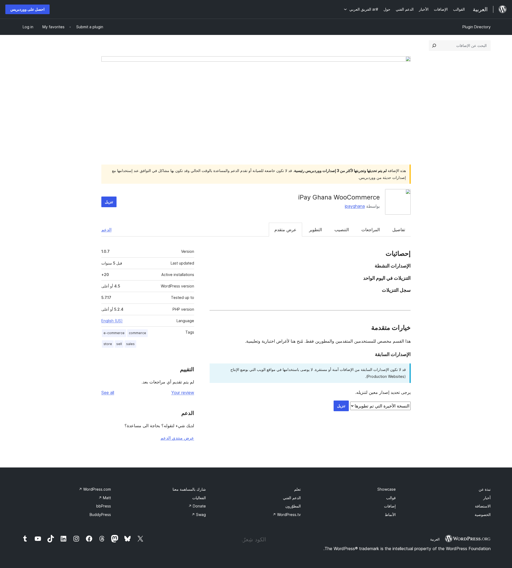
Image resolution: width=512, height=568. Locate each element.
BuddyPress (100, 514)
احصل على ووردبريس (27, 9)
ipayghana (355, 206)
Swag (198, 514)
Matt (104, 497)
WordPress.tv (287, 514)
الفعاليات (199, 497)
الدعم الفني (292, 497)
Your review (182, 392)
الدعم (106, 229)
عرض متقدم (285, 229)
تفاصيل (398, 229)
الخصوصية (483, 514)
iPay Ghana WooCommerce (339, 197)
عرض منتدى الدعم (177, 438)
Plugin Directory (476, 27)
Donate (197, 506)
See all (107, 392)
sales (130, 344)
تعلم (297, 489)
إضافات (390, 506)
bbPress (103, 506)
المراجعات (370, 229)
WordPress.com (95, 489)
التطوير (315, 229)
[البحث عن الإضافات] (434, 45)
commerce (137, 333)
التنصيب (341, 229)
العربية (435, 539)
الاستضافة (483, 506)
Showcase (386, 489)
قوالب (391, 497)
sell (119, 344)
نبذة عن (485, 489)
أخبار (487, 497)
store (107, 344)
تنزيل (109, 201)
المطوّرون (293, 506)
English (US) (112, 320)
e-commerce (114, 333)
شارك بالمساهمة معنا (189, 489)
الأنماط (390, 514)
